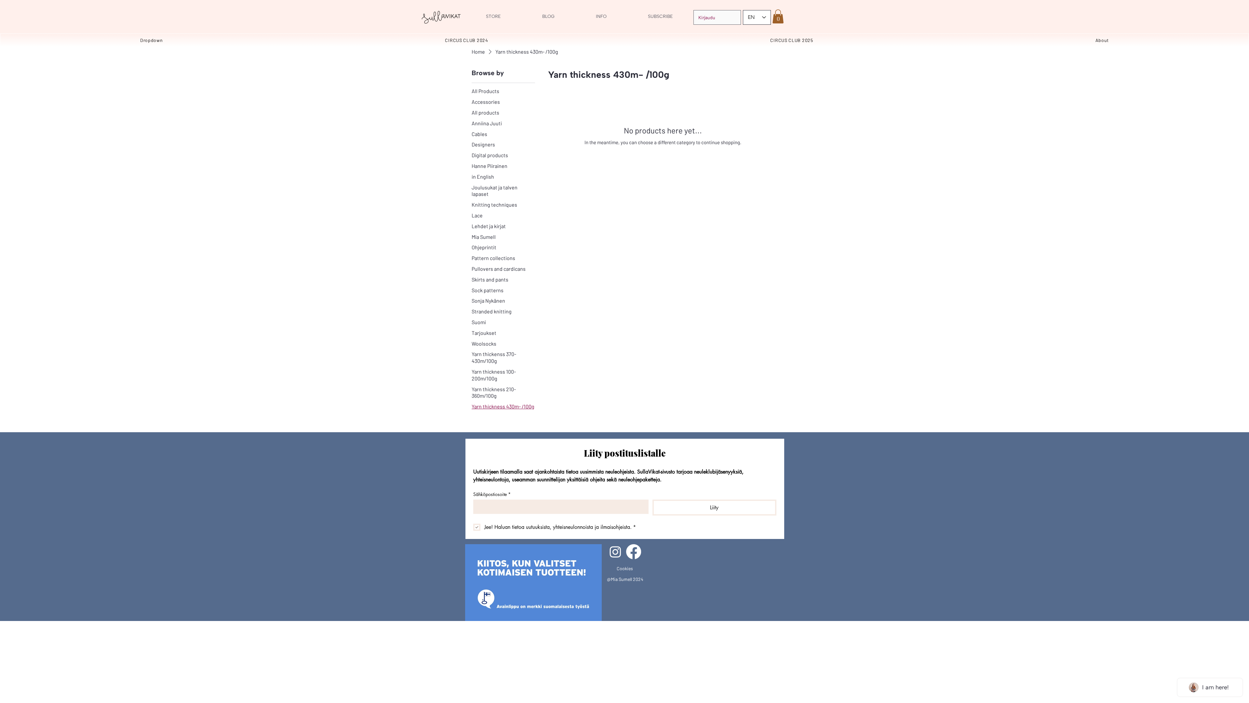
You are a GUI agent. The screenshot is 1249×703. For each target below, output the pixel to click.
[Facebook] (633, 551)
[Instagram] (615, 551)
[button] (778, 16)
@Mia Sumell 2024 (625, 579)
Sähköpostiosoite (492, 494)
